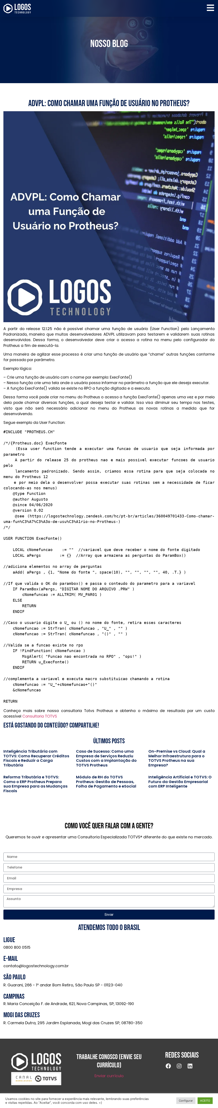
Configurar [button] (186, 1100)
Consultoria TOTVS (39, 716)
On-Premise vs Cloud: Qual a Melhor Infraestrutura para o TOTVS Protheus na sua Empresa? (176, 758)
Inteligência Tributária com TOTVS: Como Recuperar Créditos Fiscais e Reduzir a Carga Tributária (36, 758)
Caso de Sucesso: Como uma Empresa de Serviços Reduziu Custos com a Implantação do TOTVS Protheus (106, 758)
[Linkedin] (192, 1068)
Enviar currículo (109, 1075)
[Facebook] (171, 1068)
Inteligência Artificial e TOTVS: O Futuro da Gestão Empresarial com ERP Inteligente (180, 781)
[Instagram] (181, 1068)
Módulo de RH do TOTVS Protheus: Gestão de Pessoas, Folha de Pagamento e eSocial (106, 781)
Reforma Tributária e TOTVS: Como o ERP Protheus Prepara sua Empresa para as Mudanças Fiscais (35, 783)
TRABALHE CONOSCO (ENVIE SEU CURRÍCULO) (109, 1061)
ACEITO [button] (205, 1100)
